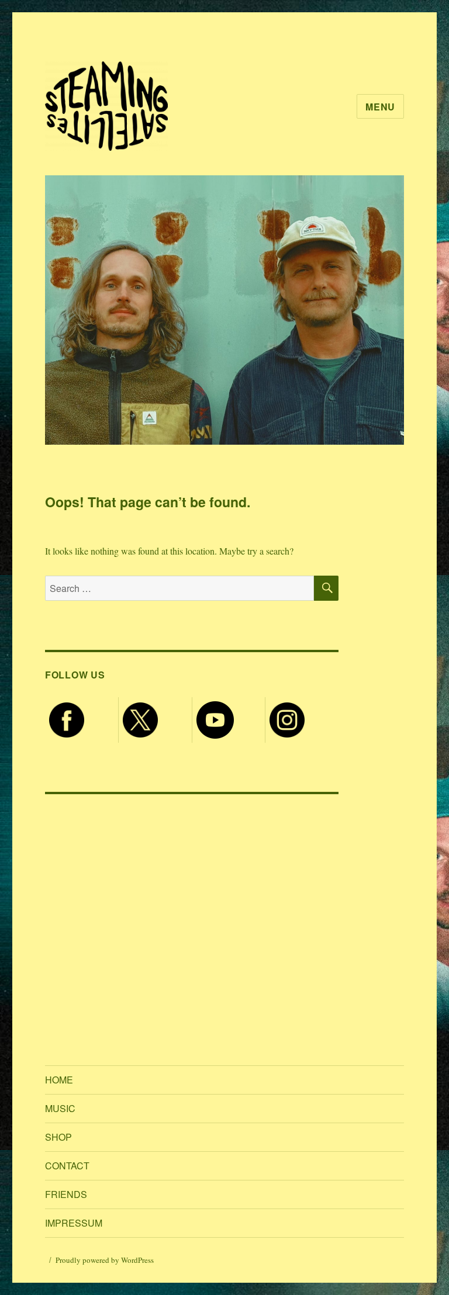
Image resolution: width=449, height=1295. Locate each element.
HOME (59, 1079)
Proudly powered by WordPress (105, 1260)
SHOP (58, 1137)
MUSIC (60, 1108)
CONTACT (67, 1165)
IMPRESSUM (73, 1223)
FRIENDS (66, 1194)
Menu (380, 106)
